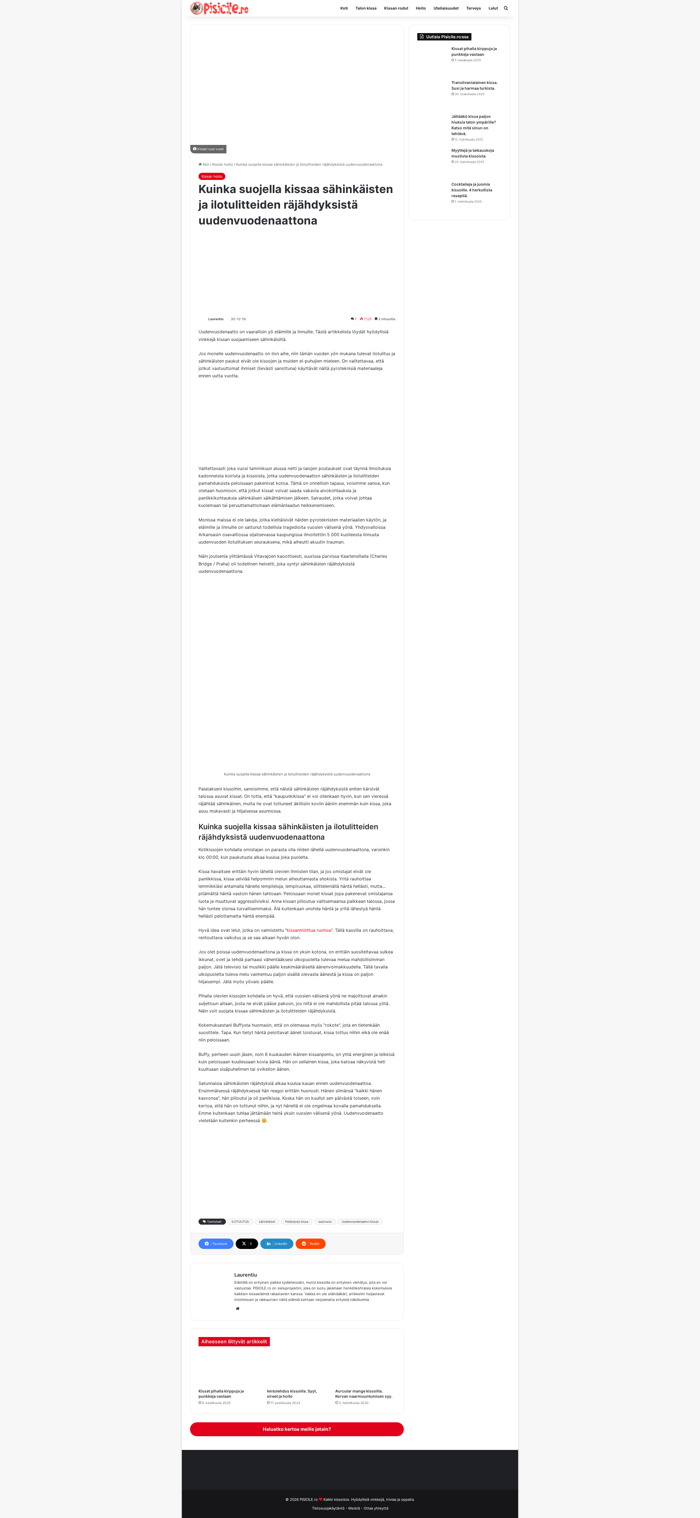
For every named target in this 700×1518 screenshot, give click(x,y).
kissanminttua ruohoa (309, 930)
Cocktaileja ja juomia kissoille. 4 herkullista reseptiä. (471, 190)
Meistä (354, 1508)
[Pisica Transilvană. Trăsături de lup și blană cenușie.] (432, 95)
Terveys (473, 8)
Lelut (493, 8)
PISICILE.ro (309, 1499)
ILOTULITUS (240, 1222)
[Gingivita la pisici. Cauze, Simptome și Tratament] (297, 1369)
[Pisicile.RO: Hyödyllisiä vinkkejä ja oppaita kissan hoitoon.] (219, 8)
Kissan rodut (396, 8)
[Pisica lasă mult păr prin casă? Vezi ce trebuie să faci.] (432, 129)
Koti (344, 8)
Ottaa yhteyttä (376, 1508)
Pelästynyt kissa (296, 1222)
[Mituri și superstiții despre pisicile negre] (432, 163)
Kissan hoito (222, 164)
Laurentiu (215, 319)
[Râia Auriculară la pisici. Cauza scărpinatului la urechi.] (365, 1369)
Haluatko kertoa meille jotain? (297, 1429)
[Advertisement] (297, 272)
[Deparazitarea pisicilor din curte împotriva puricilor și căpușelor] (229, 1369)
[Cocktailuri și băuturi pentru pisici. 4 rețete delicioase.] (432, 197)
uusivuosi (325, 1222)
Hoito (421, 8)
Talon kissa (366, 8)
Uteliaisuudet (446, 8)
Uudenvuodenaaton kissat (360, 1222)
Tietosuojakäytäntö (328, 1508)
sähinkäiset (267, 1222)
